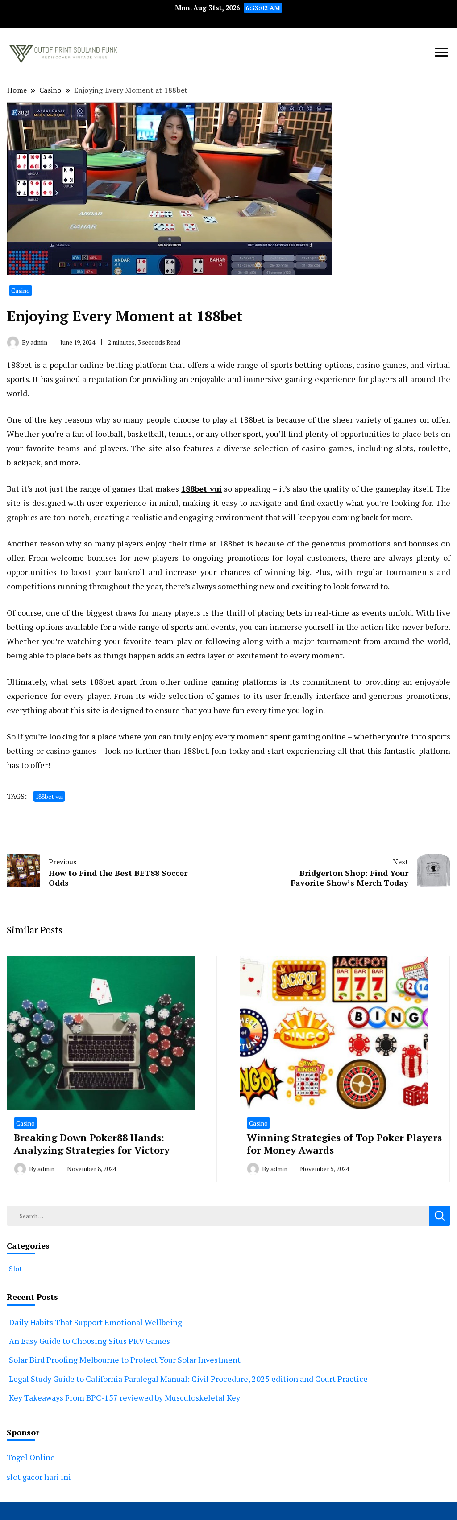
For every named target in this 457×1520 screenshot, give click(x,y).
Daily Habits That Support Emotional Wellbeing (95, 1322)
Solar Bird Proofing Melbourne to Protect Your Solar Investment (125, 1359)
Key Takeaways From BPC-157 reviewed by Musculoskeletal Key (124, 1397)
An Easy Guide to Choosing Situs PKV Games (89, 1340)
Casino (20, 290)
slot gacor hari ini (39, 1476)
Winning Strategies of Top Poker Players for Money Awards (344, 1143)
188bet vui (201, 488)
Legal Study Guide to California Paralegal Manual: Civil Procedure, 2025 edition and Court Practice (188, 1378)
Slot (15, 1269)
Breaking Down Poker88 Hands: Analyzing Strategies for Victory (92, 1143)
